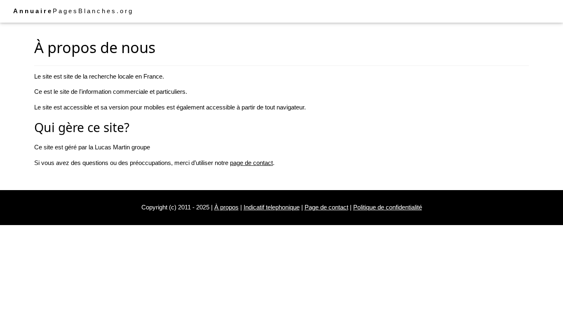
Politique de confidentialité (387, 207)
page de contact (251, 162)
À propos (226, 207)
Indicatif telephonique (272, 207)
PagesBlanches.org (73, 10)
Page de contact (326, 207)
